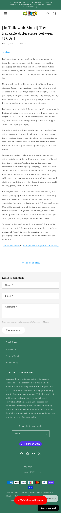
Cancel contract (48, 508)
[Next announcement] (56, 5)
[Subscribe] (46, 433)
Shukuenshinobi (11, 245)
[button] (6, 13)
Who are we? (11, 350)
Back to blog (33, 262)
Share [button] (7, 52)
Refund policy (12, 362)
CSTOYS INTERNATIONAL (24, 492)
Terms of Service (13, 356)
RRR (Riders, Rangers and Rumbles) (41, 245)
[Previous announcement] (5, 5)
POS (37, 492)
